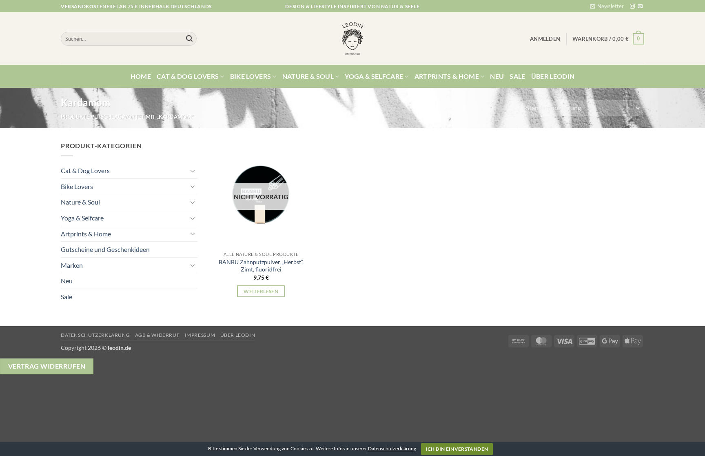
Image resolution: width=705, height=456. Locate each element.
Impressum (200, 335)
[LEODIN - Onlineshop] (352, 38)
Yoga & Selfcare (374, 76)
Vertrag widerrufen (46, 366)
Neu (497, 76)
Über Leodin (553, 76)
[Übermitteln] (189, 39)
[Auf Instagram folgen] (632, 6)
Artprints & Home (447, 76)
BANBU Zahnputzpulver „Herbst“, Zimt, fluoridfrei (261, 265)
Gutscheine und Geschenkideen (105, 249)
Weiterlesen (261, 291)
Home (141, 76)
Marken (72, 265)
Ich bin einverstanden (457, 449)
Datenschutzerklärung (95, 335)
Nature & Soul (308, 76)
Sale (517, 76)
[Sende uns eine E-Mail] (640, 6)
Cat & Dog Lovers (188, 76)
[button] (607, 6)
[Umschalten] (192, 171)
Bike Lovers (250, 76)
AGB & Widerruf (157, 335)
